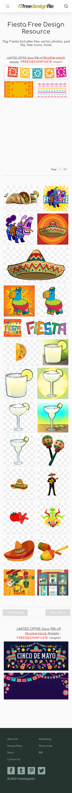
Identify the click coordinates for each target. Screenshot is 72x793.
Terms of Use (45, 746)
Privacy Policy (14, 746)
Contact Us (13, 759)
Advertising (45, 739)
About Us (12, 739)
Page (53, 169)
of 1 (65, 169)
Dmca (10, 752)
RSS (41, 752)
